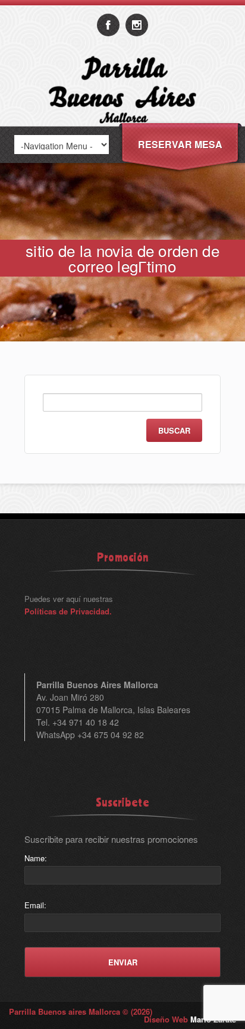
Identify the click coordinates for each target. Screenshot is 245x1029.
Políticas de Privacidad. (68, 611)
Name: (35, 858)
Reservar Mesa (180, 144)
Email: (35, 905)
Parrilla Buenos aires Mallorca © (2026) (80, 1011)
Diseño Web (190, 1019)
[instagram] (136, 25)
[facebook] (108, 25)
